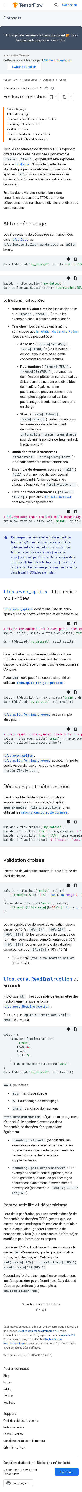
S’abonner (67, 1472)
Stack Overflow (13, 1434)
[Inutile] (53, 88)
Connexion (69, 5)
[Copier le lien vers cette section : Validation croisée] (48, 860)
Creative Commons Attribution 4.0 (38, 1330)
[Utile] (46, 88)
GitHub (7, 1389)
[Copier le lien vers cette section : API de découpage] (50, 224)
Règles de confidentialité (53, 1462)
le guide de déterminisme (28, 567)
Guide (62, 79)
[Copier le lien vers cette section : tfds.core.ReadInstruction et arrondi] (24, 986)
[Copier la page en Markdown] (64, 97)
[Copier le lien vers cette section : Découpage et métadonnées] (74, 786)
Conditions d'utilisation (18, 1462)
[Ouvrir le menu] (7, 5)
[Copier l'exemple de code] (75, 258)
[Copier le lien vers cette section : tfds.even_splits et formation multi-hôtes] (34, 598)
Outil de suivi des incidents (20, 1420)
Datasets (12, 18)
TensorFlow (10, 79)
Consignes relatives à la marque (24, 1440)
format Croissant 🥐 (55, 35)
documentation (29, 40)
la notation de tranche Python (57, 331)
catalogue (22, 164)
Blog (6, 1375)
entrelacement (56, 537)
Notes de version (14, 1427)
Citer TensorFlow (14, 1447)
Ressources (30, 79)
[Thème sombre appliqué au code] (68, 258)
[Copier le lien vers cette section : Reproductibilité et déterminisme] (71, 1205)
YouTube (9, 1402)
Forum (7, 1382)
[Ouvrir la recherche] (56, 5)
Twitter (8, 1395)
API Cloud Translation (57, 60)
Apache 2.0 (68, 1335)
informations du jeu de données (44, 812)
